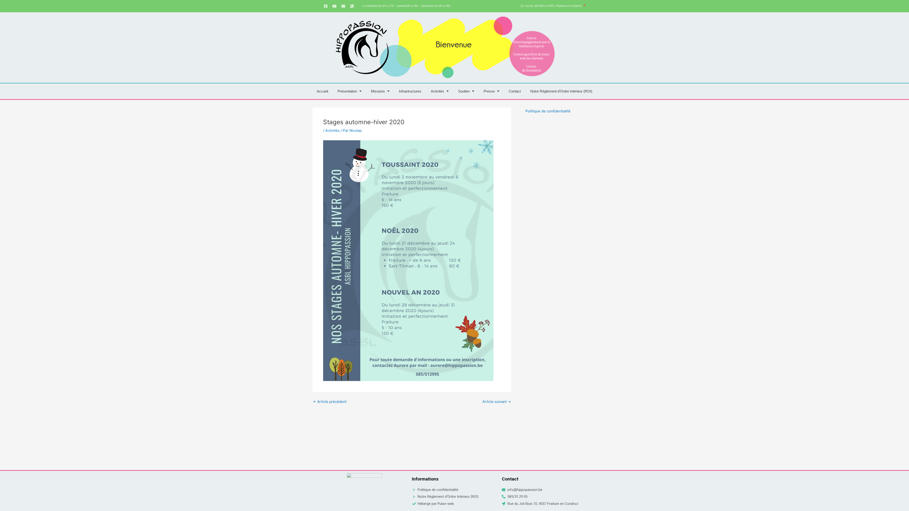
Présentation (347, 91)
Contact (515, 91)
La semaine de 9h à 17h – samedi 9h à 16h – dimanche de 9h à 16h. (406, 6)
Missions (378, 91)
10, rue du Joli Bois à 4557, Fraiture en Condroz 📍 (553, 6)
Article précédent (330, 401)
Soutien (464, 91)
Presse (489, 91)
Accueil (322, 91)
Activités (437, 91)
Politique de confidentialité (548, 111)
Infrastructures (410, 91)
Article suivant (496, 401)
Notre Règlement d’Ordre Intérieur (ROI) (561, 91)
